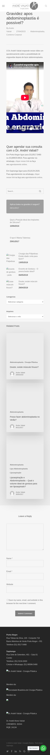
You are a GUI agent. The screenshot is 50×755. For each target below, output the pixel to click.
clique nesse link (22, 161)
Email (9, 571)
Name (9, 558)
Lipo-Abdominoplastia (19, 469)
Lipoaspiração (15, 473)
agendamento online (18, 164)
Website (9, 584)
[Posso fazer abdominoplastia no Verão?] (25, 407)
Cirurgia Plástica (31, 362)
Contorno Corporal (14, 35)
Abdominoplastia (37, 31)
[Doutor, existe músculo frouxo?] (25, 356)
